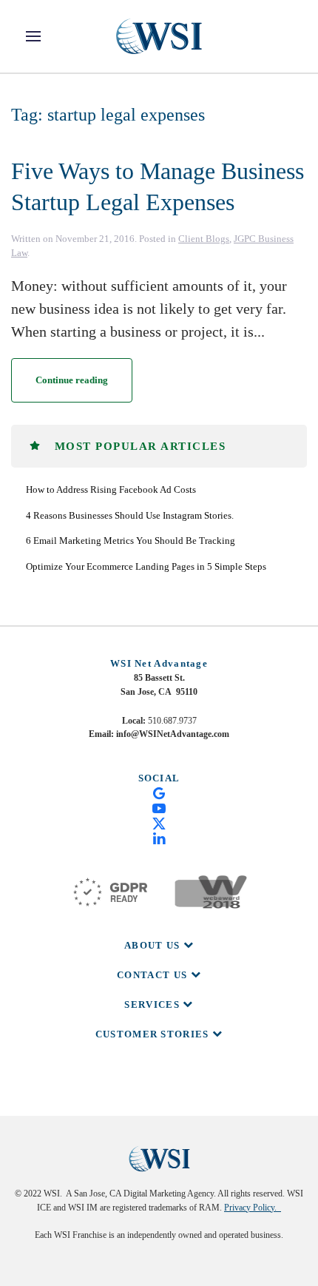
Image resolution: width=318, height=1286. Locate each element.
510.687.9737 (172, 721)
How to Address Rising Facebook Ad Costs (111, 489)
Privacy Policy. (252, 1207)
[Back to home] (159, 36)
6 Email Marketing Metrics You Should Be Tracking (130, 540)
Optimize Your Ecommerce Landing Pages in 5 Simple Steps (146, 566)
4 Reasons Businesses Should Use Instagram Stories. (130, 515)
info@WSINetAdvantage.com (172, 734)
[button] (33, 36)
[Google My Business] (159, 792)
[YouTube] (159, 807)
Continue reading (71, 380)
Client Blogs (203, 238)
